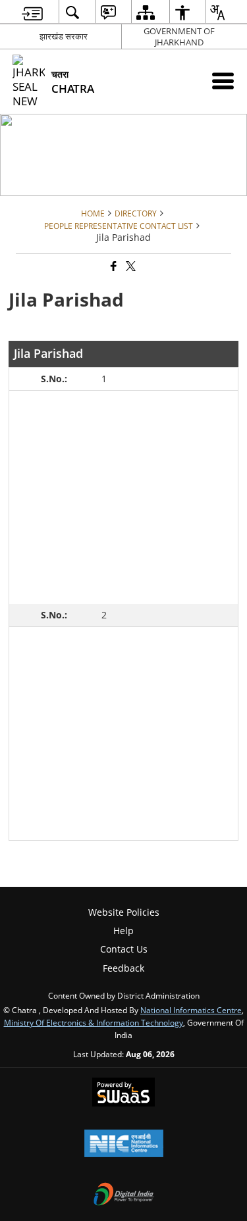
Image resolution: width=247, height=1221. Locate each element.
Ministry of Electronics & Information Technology (93, 1022)
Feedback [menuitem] (123, 968)
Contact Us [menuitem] (124, 949)
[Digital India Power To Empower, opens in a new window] (124, 1195)
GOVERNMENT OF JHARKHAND (179, 36)
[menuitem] (32, 12)
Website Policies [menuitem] (123, 912)
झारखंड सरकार (64, 36)
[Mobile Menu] (222, 80)
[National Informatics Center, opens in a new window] (123, 1145)
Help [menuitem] (123, 930)
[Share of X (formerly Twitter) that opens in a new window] (130, 267)
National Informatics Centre (191, 1010)
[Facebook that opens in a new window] (112, 267)
